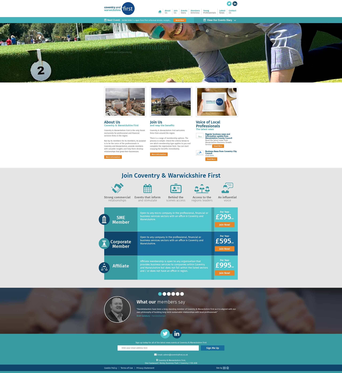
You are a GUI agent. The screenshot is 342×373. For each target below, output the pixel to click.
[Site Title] (119, 6)
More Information (113, 157)
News (222, 12)
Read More (218, 146)
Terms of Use (127, 368)
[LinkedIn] (235, 3)
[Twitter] (229, 3)
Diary (184, 12)
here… (212, 155)
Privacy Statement (145, 368)
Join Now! (224, 224)
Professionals (209, 12)
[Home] (160, 11)
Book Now (180, 20)
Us (167, 12)
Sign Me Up (212, 348)
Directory (195, 12)
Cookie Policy (110, 368)
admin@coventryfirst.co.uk (175, 354)
